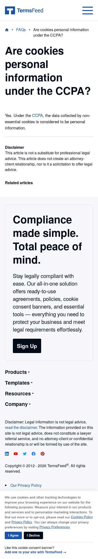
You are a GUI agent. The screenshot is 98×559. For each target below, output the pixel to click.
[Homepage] (9, 29)
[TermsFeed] (24, 10)
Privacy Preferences (54, 527)
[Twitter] (25, 454)
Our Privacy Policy (26, 485)
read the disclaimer (21, 427)
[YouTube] (16, 454)
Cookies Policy (82, 517)
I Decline (33, 535)
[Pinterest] (42, 454)
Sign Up (27, 346)
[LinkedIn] (7, 454)
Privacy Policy (21, 522)
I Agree (13, 535)
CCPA (37, 115)
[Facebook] (34, 454)
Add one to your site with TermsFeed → (35, 552)
